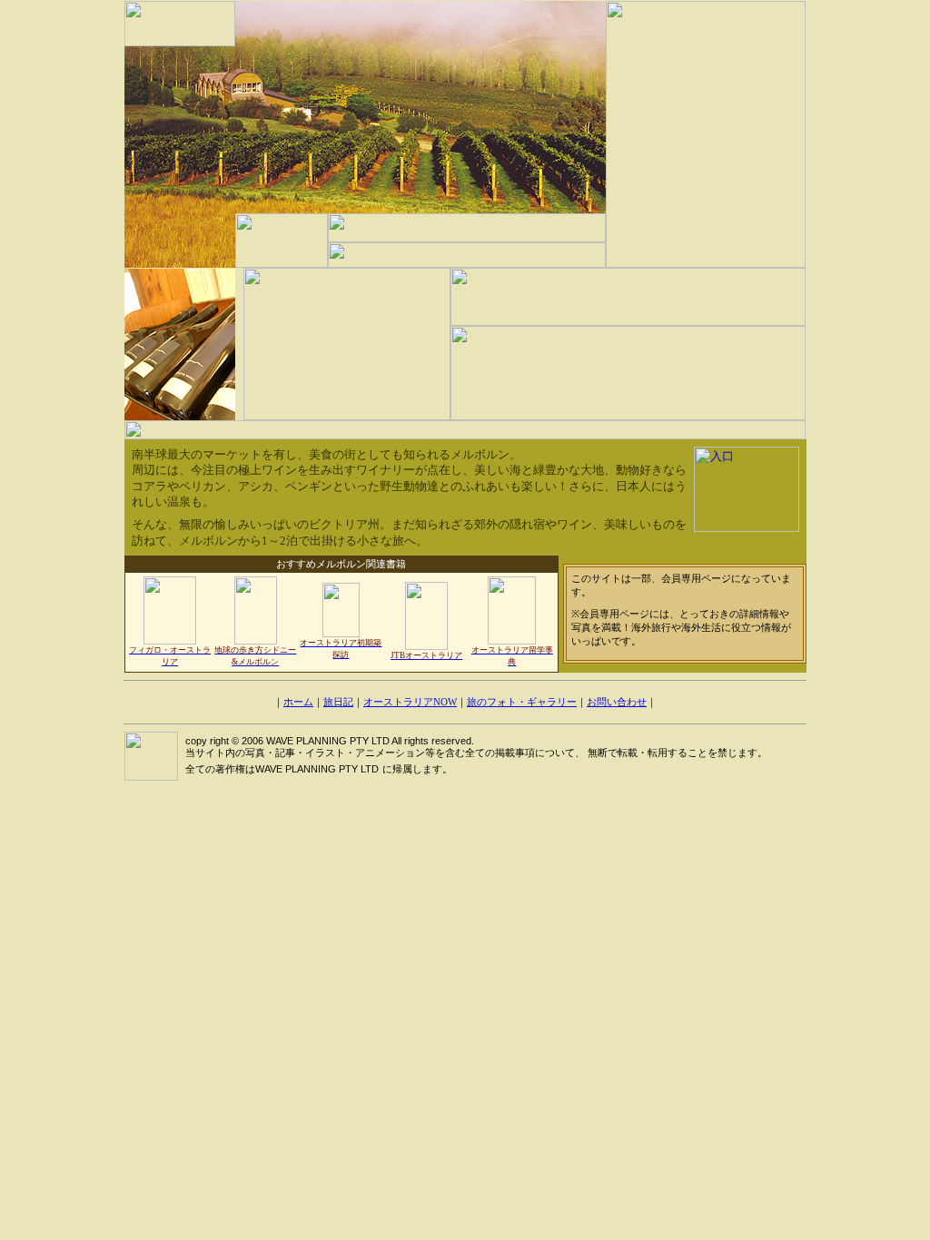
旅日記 (338, 701)
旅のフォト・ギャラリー (522, 701)
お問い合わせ (617, 701)
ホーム (298, 701)
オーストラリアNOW (410, 701)
